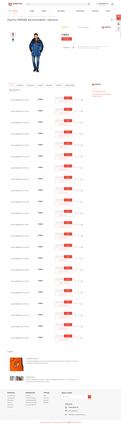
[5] (68, 27)
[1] (62, 27)
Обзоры (46, 402)
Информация (30, 393)
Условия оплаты (30, 398)
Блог (45, 395)
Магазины (10, 400)
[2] (64, 27)
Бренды (46, 400)
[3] (65, 27)
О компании (11, 395)
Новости (10, 402)
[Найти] (89, 4)
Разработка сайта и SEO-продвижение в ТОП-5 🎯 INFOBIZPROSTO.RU (60, 422)
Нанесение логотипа (32, 358)
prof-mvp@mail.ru (73, 411)
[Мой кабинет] (112, 4)
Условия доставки (31, 400)
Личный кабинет (31, 405)
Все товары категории (98, 91)
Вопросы (46, 398)
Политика (10, 405)
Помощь (28, 395)
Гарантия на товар (31, 402)
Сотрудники (11, 398)
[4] (67, 27)
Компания (11, 393)
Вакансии (10, 407)
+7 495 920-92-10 (103, 3)
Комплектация (30, 377)
